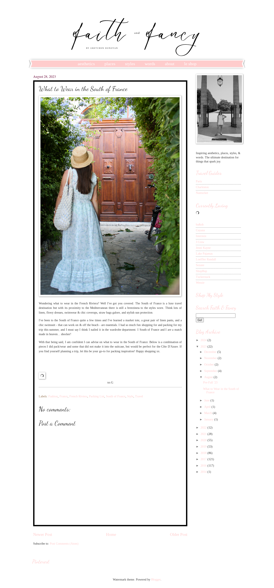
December (210, 352)
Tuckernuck (203, 277)
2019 (204, 446)
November (211, 358)
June (207, 400)
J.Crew (200, 242)
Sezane (200, 265)
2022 (204, 427)
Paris (199, 181)
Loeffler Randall (206, 259)
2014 (204, 471)
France (64, 396)
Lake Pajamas (204, 253)
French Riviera (78, 396)
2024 (204, 340)
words (150, 63)
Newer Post (42, 534)
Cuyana (200, 230)
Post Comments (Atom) (64, 543)
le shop (190, 63)
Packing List (96, 396)
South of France (115, 396)
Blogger (156, 579)
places (109, 63)
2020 (204, 440)
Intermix (201, 236)
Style (130, 396)
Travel (139, 396)
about (169, 63)
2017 (204, 459)
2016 (204, 465)
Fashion (53, 396)
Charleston (202, 187)
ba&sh (200, 224)
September (211, 371)
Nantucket (202, 193)
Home (111, 534)
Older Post (178, 534)
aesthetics (86, 63)
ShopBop (201, 271)
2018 (204, 453)
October (209, 364)
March (208, 413)
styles (130, 63)
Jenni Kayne (203, 247)
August (209, 377)
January (209, 419)
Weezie (200, 282)
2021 (204, 434)
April (207, 406)
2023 (204, 346)
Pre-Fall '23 (210, 382)
